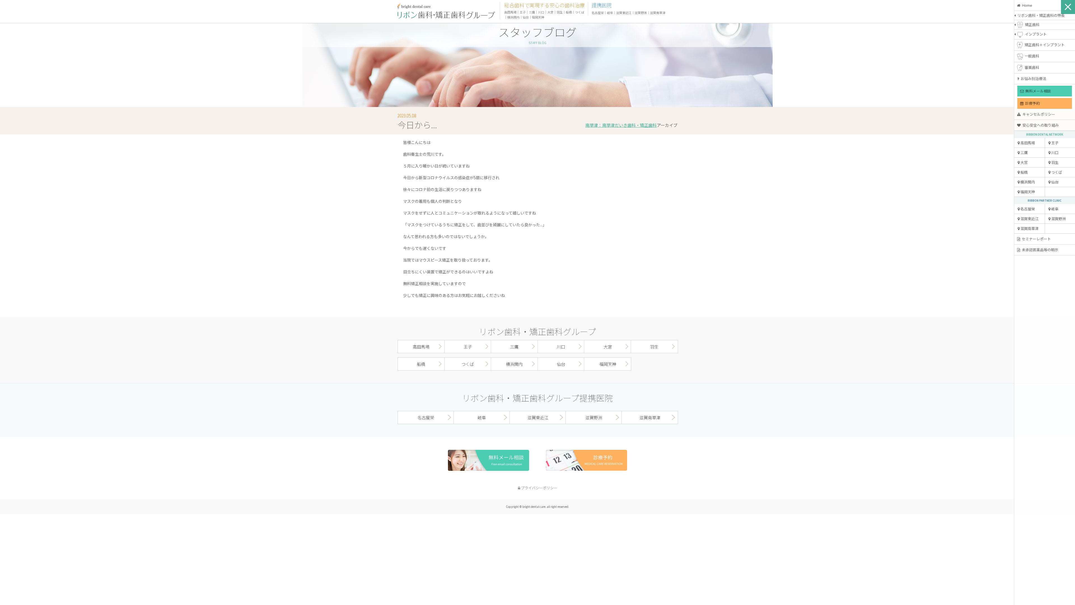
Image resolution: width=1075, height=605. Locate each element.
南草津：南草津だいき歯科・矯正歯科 (621, 125)
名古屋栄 (1027, 208)
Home (1026, 5)
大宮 (1024, 162)
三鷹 (1024, 152)
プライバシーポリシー (538, 487)
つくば (579, 12)
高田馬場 (1027, 142)
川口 (541, 12)
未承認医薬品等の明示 (1039, 249)
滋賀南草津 (1029, 228)
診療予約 (1031, 103)
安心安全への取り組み (1040, 125)
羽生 (560, 12)
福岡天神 (1027, 191)
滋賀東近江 (1029, 218)
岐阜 (610, 12)
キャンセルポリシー (1038, 114)
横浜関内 (1027, 182)
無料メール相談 (1037, 91)
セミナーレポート (1035, 238)
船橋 (1024, 172)
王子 (523, 12)
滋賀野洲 (641, 12)
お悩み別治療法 (1032, 78)
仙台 (526, 17)
